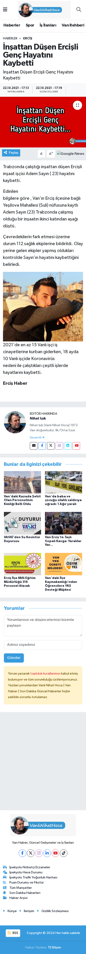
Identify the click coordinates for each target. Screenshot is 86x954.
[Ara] (78, 10)
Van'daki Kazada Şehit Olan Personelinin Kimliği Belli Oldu (22, 500)
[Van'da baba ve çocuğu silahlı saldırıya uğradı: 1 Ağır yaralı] (63, 482)
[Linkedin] (68, 446)
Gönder (14, 658)
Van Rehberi (73, 25)
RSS (15, 933)
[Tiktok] (63, 853)
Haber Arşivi (18, 898)
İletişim (29, 911)
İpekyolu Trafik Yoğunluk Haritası (33, 877)
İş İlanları (48, 25)
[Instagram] (59, 446)
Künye (12, 911)
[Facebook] (42, 446)
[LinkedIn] (47, 853)
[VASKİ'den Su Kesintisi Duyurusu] (22, 523)
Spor (30, 25)
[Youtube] (76, 446)
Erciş (27, 38)
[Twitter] (51, 446)
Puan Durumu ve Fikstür (26, 882)
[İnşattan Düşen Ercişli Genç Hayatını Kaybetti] (43, 122)
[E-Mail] (33, 446)
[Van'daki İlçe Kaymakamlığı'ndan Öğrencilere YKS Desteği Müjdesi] (63, 564)
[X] (30, 853)
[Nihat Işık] (15, 422)
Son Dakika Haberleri (24, 893)
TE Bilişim (54, 947)
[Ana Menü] (5, 10)
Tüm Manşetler (20, 887)
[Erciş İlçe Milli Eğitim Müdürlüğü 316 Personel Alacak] (22, 564)
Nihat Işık (38, 418)
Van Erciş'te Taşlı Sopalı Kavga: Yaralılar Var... (63, 541)
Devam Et (36, 437)
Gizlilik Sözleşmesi (55, 911)
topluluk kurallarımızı (45, 673)
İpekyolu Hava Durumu (25, 872)
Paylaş (13, 152)
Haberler (11, 25)
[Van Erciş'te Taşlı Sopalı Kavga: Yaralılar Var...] (63, 523)
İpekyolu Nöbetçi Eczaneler (29, 867)
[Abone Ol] (70, 154)
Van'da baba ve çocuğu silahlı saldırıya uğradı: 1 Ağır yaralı (63, 500)
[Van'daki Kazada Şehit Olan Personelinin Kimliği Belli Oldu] (22, 482)
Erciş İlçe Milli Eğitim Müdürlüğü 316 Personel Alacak (20, 581)
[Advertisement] (43, 763)
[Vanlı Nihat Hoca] (41, 9)
